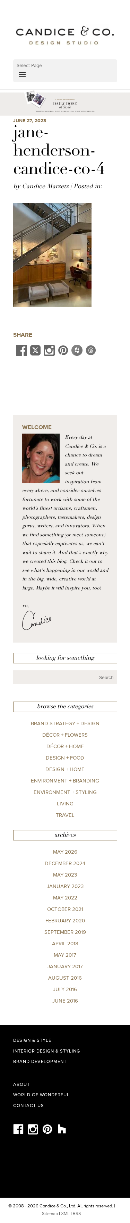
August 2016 (65, 978)
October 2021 (65, 909)
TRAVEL (65, 815)
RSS (77, 1213)
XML (65, 1213)
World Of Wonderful (41, 1094)
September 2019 (65, 932)
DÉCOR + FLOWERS (65, 735)
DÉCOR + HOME (65, 746)
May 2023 (65, 875)
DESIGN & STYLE (32, 1040)
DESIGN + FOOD (65, 758)
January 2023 (65, 886)
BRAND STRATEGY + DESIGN (65, 723)
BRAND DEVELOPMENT (40, 1061)
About (21, 1084)
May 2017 (65, 955)
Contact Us (28, 1105)
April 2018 (65, 943)
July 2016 (65, 989)
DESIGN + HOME (65, 769)
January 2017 (65, 966)
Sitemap (50, 1213)
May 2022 (65, 898)
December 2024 (65, 863)
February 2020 (65, 920)
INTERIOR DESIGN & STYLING (46, 1051)
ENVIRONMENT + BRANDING (65, 781)
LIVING (65, 803)
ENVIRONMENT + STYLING (65, 792)
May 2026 (65, 852)
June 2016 (65, 1001)
